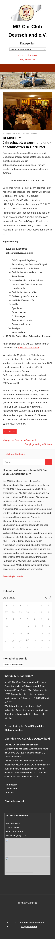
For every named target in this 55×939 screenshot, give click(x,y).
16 (48, 626)
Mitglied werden (27, 59)
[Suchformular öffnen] (51, 68)
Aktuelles (9, 432)
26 (20, 641)
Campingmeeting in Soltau (37, 444)
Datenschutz (12, 788)
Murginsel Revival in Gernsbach (20, 440)
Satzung (10, 792)
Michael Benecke (30, 133)
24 (6, 641)
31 (34, 612)
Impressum (11, 784)
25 (13, 641)
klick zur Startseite (15, 454)
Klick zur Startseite (27, 55)
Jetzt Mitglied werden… (14, 576)
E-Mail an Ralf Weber (28, 347)
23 (48, 633)
